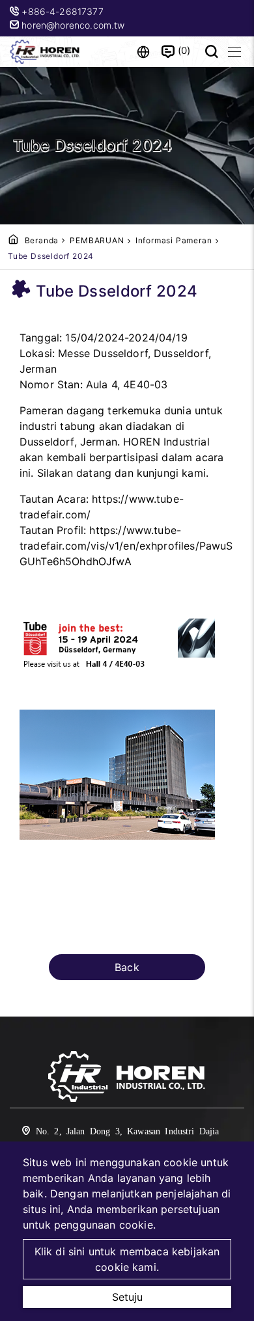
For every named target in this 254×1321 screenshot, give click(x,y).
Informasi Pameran (173, 240)
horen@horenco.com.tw (71, 25)
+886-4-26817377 (63, 11)
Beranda (42, 240)
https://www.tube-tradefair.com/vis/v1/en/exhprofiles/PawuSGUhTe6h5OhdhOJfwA (126, 546)
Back (127, 967)
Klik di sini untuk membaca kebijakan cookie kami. (127, 1259)
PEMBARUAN (97, 240)
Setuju (127, 1296)
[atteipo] (127, 1078)
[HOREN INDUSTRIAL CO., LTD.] (45, 52)
